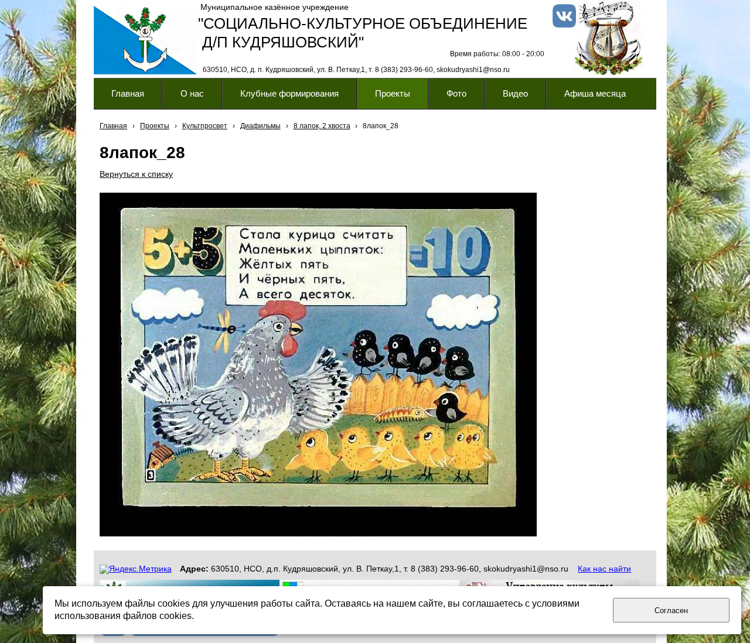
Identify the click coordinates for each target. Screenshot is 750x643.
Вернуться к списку (136, 174)
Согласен (671, 610)
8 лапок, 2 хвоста (322, 126)
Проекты (154, 126)
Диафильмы (260, 126)
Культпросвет (204, 126)
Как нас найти (604, 568)
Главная (113, 126)
